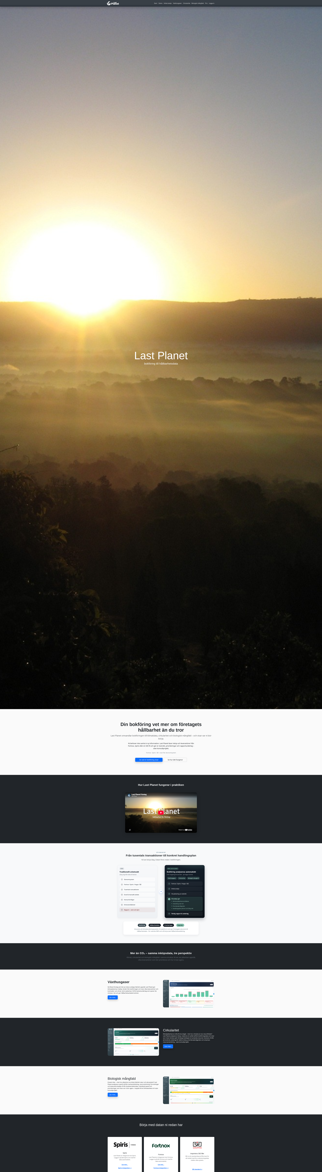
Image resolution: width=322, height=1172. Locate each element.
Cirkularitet (186, 3)
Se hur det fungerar (175, 760)
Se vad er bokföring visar (148, 760)
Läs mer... (112, 997)
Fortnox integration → (161, 1168)
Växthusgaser (177, 3)
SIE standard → (197, 1169)
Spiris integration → (124, 1168)
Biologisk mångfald (198, 3)
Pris (206, 3)
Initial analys (168, 3)
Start (155, 3)
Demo (160, 3)
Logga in (211, 3)
